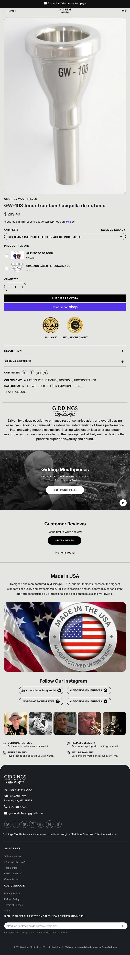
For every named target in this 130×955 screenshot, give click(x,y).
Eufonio (51, 380)
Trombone (19, 391)
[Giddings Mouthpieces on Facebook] (16, 824)
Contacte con (11, 879)
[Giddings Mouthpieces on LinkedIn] (41, 824)
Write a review (64, 540)
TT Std (79, 386)
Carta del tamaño (13, 873)
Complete (11, 229)
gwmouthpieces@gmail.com (25, 813)
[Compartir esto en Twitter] (24, 372)
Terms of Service (13, 904)
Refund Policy (11, 899)
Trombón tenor (85, 380)
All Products (34, 380)
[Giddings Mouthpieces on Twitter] (8, 824)
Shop (7, 910)
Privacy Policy (12, 893)
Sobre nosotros (12, 856)
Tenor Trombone (60, 386)
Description (64, 351)
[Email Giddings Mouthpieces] (58, 824)
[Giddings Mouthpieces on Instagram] (33, 824)
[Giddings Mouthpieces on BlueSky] (50, 824)
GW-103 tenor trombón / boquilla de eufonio (54, 205)
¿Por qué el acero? (14, 862)
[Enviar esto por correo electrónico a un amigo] (45, 372)
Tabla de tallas (112, 229)
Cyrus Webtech (109, 947)
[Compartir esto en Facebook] (31, 372)
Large (25, 386)
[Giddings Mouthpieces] (65, 11)
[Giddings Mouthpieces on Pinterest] (24, 824)
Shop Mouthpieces (65, 489)
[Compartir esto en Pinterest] (38, 372)
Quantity (11, 279)
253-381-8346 (17, 807)
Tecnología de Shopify (53, 947)
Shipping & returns (64, 361)
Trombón (65, 380)
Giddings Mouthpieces (20, 198)
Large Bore (39, 386)
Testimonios (10, 867)
